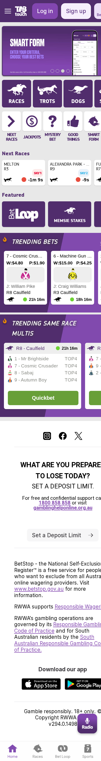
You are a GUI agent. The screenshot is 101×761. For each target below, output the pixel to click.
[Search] (23, 11)
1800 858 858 (55, 503)
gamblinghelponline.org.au (62, 508)
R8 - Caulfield (30, 348)
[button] (6, 11)
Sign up (76, 11)
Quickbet (43, 398)
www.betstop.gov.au (39, 589)
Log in (45, 11)
